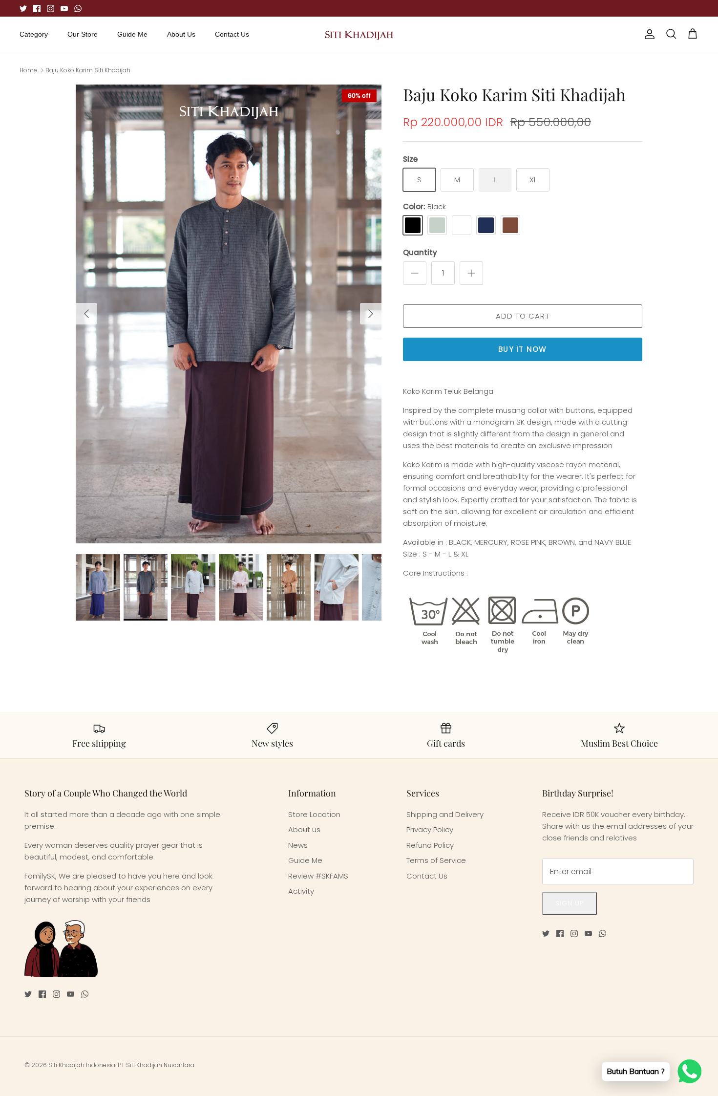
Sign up (569, 903)
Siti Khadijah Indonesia (81, 1065)
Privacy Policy (429, 829)
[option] (228, 314)
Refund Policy (430, 845)
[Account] (647, 34)
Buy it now (522, 349)
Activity (301, 891)
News (298, 845)
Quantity (420, 252)
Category (34, 34)
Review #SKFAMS (318, 876)
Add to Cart (522, 316)
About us (304, 829)
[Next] (370, 313)
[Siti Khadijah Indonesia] (359, 34)
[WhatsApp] (78, 8)
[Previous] (86, 313)
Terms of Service (436, 860)
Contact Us (232, 34)
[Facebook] (37, 8)
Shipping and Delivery (445, 814)
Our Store (82, 34)
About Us (181, 34)
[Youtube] (64, 8)
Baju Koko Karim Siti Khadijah (87, 70)
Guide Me (132, 34)
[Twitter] (23, 8)
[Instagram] (50, 8)
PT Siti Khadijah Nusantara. (156, 1065)
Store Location (314, 814)
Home (28, 70)
